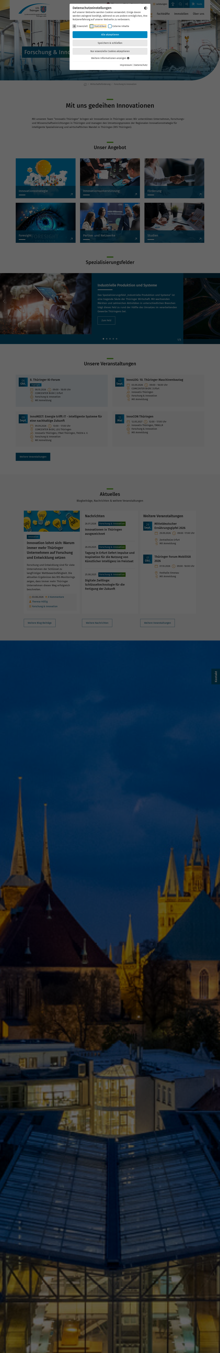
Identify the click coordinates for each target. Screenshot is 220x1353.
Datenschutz (140, 65)
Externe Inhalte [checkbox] (120, 26)
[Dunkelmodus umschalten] (145, 8)
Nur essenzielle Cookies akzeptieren (110, 51)
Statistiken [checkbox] (100, 26)
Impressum (126, 65)
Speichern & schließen (110, 43)
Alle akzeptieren (110, 34)
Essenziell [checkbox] (82, 26)
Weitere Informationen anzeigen (109, 58)
